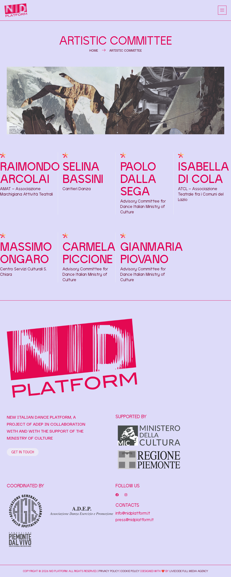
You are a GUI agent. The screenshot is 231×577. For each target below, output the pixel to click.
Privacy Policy (109, 571)
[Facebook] (117, 494)
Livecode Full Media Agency (188, 571)
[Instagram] (125, 494)
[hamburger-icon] (222, 10)
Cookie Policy (130, 571)
